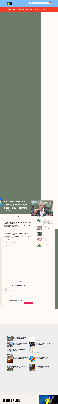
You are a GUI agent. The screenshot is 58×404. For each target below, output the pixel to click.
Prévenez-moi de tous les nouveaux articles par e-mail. (15, 300)
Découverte (13, 9)
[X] (0, 200)
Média (15, 11)
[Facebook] (0, 199)
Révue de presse (23, 11)
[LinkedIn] (0, 201)
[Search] (50, 2)
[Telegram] (0, 205)
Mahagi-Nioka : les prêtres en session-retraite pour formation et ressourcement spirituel (47, 240)
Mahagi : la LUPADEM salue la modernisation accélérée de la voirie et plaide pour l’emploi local (48, 234)
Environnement (19, 9)
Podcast (31, 9)
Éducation (9, 9)
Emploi (40, 9)
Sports (23, 9)
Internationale (34, 11)
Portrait (39, 11)
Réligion (19, 11)
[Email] (0, 203)
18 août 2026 (38, 340)
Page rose (27, 9)
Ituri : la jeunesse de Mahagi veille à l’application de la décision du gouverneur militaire (47, 228)
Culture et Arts (36, 9)
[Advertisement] (18, 256)
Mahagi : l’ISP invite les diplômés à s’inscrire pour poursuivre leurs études (47, 245)
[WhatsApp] (0, 202)
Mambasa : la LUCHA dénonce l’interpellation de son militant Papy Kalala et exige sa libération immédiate (43, 338)
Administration (29, 11)
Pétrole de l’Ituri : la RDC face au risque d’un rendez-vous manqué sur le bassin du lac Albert (43, 349)
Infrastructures (44, 9)
